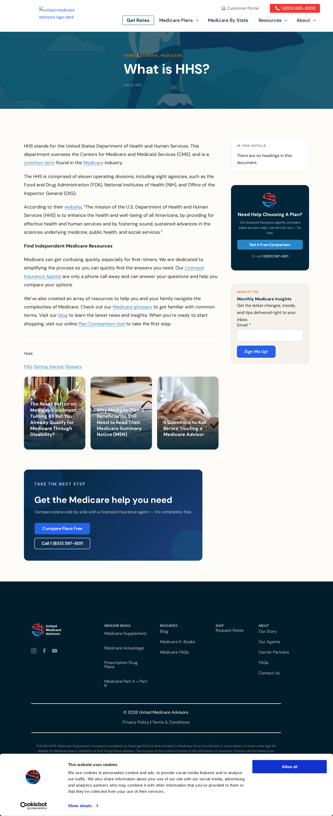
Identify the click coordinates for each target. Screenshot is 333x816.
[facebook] (45, 650)
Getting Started (48, 366)
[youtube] (55, 650)
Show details (80, 806)
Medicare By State (228, 20)
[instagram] (35, 650)
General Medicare (161, 55)
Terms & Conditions (171, 722)
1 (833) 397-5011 (275, 256)
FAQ (28, 366)
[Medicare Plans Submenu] (198, 20)
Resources (270, 20)
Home (130, 55)
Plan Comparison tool (101, 324)
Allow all (289, 766)
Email (244, 325)
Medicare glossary (132, 307)
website (73, 207)
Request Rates (230, 630)
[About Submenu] (315, 20)
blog (63, 315)
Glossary (73, 366)
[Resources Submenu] (286, 20)
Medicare (93, 163)
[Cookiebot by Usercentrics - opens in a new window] (33, 806)
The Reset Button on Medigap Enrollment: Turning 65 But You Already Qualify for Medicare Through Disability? (54, 419)
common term (39, 163)
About (303, 20)
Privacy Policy (136, 722)
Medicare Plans (176, 20)
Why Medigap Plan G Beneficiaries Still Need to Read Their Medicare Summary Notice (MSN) (120, 422)
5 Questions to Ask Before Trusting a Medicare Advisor (185, 429)
